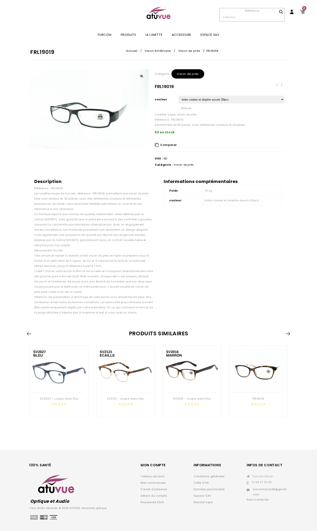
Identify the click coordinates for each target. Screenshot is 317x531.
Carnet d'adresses (154, 489)
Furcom (104, 35)
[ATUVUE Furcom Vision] (158, 13)
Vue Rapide (58, 385)
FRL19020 (277, 87)
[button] (141, 76)
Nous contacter (258, 499)
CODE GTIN (201, 483)
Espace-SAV (202, 496)
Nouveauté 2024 (152, 502)
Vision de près (189, 51)
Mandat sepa (203, 502)
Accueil (131, 51)
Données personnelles (209, 489)
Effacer (186, 108)
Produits (128, 35)
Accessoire (181, 35)
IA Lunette (154, 35)
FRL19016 (281, 87)
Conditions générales (209, 476)
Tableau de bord (153, 476)
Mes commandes (153, 483)
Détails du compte (154, 496)
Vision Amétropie (158, 51)
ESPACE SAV (210, 35)
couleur (161, 99)
